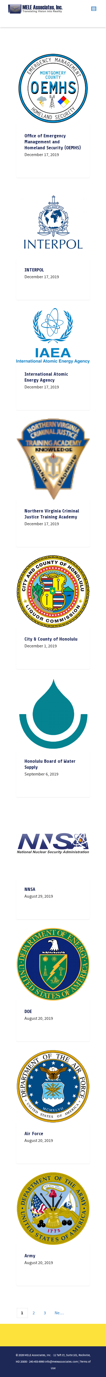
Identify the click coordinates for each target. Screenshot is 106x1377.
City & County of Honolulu (50, 639)
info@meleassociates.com (61, 1362)
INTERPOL (34, 270)
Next (59, 1313)
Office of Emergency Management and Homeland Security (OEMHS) (52, 141)
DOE (28, 1011)
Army (29, 1255)
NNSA (29, 889)
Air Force (33, 1133)
